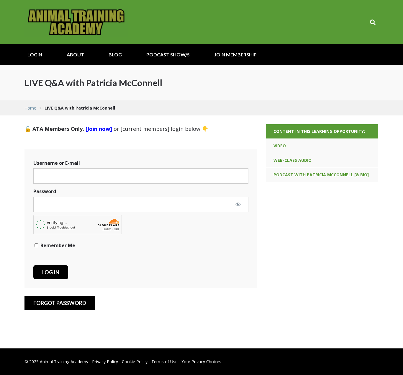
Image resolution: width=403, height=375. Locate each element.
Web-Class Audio (292, 160)
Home (30, 108)
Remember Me (57, 245)
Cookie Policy (135, 361)
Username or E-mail (56, 163)
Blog (115, 54)
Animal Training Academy (76, 22)
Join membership (235, 54)
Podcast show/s (168, 54)
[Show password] (238, 204)
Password (44, 191)
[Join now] (99, 128)
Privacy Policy (105, 361)
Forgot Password (59, 303)
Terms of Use (164, 361)
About (75, 54)
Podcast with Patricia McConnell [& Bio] (321, 174)
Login (34, 54)
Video (279, 146)
